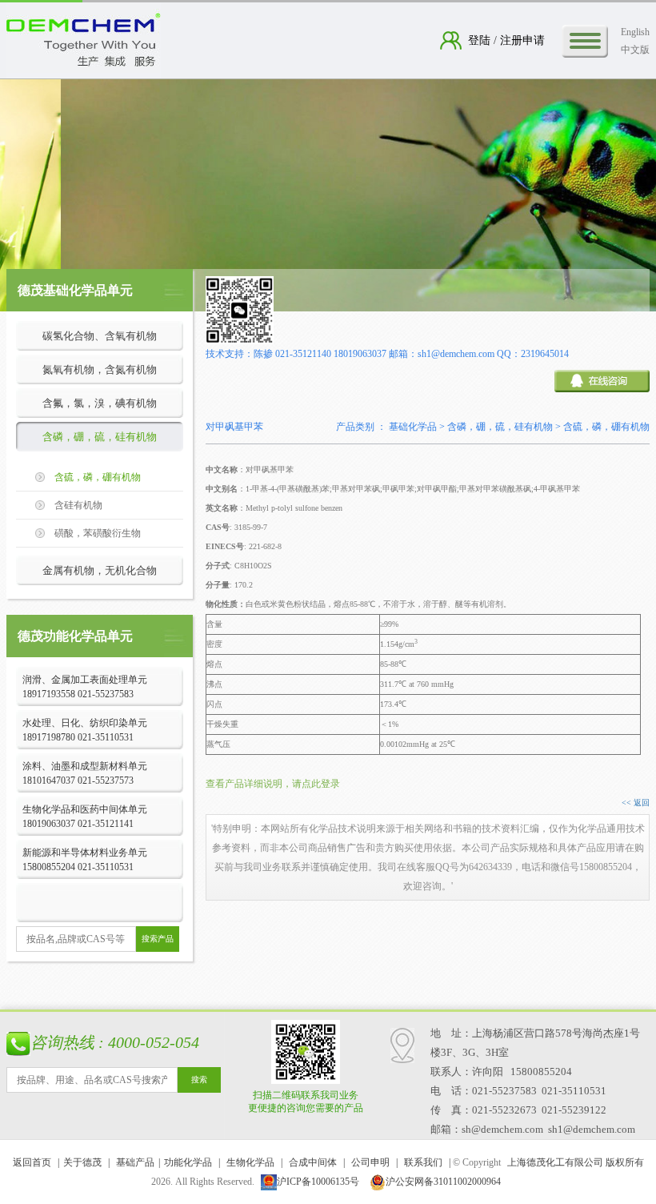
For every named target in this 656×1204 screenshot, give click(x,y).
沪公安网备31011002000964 (443, 1181)
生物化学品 (250, 1162)
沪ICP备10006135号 (318, 1181)
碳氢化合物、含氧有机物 (99, 336)
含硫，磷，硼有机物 (97, 477)
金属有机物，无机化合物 (99, 570)
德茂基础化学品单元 (75, 290)
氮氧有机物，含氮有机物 (99, 369)
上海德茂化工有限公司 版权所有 (575, 1162)
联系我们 (423, 1162)
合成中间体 (313, 1162)
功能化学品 (188, 1162)
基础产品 (135, 1162)
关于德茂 (82, 1162)
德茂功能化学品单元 (75, 636)
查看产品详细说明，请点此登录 (273, 783)
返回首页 (32, 1162)
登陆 (481, 40)
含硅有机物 (78, 505)
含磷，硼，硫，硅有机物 (99, 437)
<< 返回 (636, 802)
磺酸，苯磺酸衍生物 (97, 533)
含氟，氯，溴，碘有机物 (99, 403)
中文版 (635, 49)
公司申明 (370, 1162)
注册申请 (521, 40)
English (635, 32)
